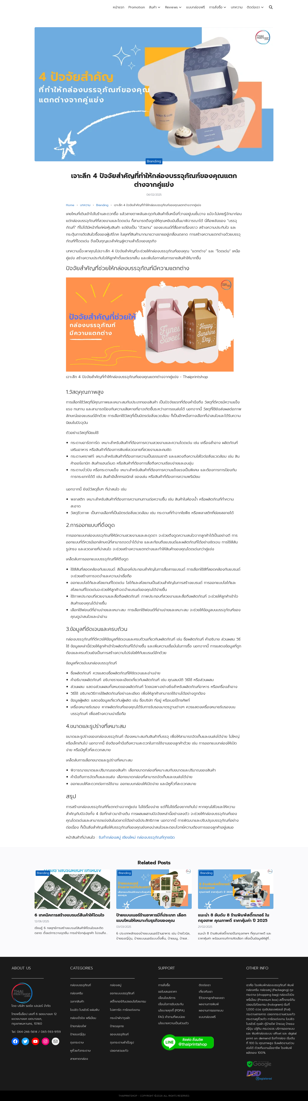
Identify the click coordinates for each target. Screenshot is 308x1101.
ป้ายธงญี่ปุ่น (77, 1034)
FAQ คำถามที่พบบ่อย (171, 1017)
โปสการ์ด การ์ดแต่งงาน (125, 1009)
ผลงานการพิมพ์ (209, 1004)
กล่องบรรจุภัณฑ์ (80, 985)
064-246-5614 (27, 1031)
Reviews (171, 7)
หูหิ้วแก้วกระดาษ (80, 1050)
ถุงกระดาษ (77, 1042)
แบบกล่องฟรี (195, 7)
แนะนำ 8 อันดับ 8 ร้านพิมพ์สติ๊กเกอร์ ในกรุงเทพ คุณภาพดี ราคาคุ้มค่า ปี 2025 (233, 918)
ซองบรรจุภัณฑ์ (119, 1034)
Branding (154, 161)
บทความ (237, 7)
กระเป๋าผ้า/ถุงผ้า (120, 1018)
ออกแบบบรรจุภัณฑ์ (122, 993)
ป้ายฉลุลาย (117, 1026)
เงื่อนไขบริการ (166, 998)
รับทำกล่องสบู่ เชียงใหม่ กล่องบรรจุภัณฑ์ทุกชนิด (137, 837)
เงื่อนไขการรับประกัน (171, 1004)
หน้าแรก (118, 7)
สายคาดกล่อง (79, 1058)
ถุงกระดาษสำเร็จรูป (122, 1042)
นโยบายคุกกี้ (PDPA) (171, 1010)
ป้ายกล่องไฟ (78, 1026)
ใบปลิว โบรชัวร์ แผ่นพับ (84, 1009)
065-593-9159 (51, 1031)
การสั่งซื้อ (216, 7)
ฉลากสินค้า (77, 1001)
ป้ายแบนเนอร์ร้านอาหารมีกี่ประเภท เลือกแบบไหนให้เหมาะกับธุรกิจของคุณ (151, 918)
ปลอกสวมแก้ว (119, 1050)
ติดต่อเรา (253, 7)
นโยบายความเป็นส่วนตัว (173, 1023)
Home (70, 205)
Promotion (136, 7)
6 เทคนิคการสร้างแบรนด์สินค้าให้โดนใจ (69, 915)
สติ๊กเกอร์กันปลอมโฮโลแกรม (128, 1001)
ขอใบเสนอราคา (167, 991)
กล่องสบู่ (115, 985)
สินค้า (153, 7)
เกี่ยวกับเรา (205, 991)
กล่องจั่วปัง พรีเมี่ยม (83, 1018)
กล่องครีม (76, 993)
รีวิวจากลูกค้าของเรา (211, 998)
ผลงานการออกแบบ (211, 1010)
